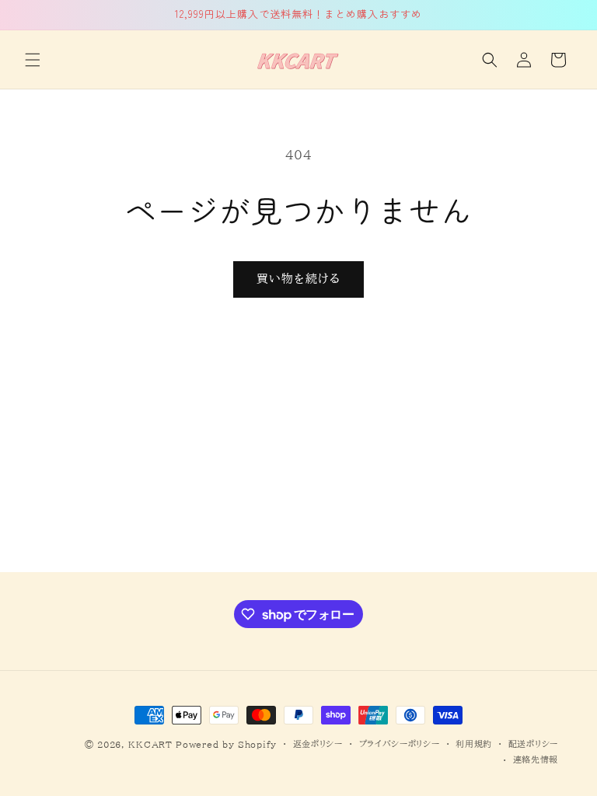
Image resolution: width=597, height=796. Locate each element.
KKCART (150, 744)
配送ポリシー (533, 743)
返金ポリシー (318, 743)
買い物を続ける (298, 279)
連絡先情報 (536, 759)
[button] (33, 60)
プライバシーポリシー (399, 743)
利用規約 (474, 743)
